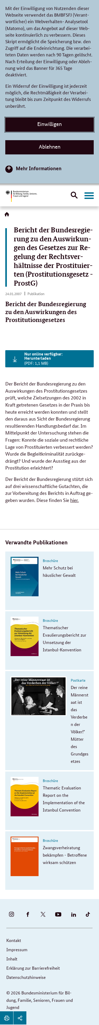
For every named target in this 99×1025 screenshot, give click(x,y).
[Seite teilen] (19, 1017)
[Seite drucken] (6, 1017)
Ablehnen (49, 147)
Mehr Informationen (39, 168)
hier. (74, 500)
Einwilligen (49, 124)
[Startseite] (8, 216)
